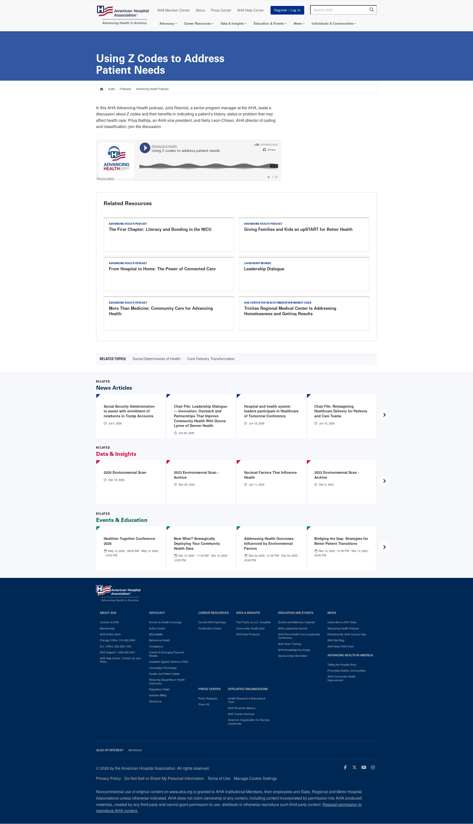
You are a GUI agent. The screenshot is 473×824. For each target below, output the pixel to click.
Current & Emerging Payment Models (166, 654)
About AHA (108, 613)
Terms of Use (218, 778)
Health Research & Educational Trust (246, 700)
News (298, 23)
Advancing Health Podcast (152, 89)
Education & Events (269, 23)
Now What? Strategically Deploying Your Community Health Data (197, 543)
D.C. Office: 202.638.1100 (115, 646)
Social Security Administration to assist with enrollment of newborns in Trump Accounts (129, 411)
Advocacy (166, 23)
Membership (107, 628)
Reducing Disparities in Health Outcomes (167, 681)
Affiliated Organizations (248, 689)
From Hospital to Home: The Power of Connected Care (162, 269)
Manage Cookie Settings (255, 778)
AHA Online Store (110, 634)
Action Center (157, 628)
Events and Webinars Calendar (296, 622)
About (200, 10)
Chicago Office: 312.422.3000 (117, 640)
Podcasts (125, 89)
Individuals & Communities (332, 23)
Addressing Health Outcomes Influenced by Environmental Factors (269, 543)
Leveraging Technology (163, 667)
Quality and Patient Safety (164, 673)
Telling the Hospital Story (342, 664)
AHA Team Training (289, 643)
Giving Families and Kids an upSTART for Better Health (298, 229)
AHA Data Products (248, 634)
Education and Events (295, 613)
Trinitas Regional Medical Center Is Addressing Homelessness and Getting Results (290, 310)
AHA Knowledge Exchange (294, 649)
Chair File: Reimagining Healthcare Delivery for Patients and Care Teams (340, 411)
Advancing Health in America (350, 655)
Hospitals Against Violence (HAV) (168, 661)
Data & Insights (232, 23)
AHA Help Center (250, 10)
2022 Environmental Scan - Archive (336, 475)
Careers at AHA (109, 622)
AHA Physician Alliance (241, 708)
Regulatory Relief (159, 689)
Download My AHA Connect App (346, 634)
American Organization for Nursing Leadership (248, 721)
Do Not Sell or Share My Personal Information (164, 778)
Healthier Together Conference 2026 (129, 541)
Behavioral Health (159, 640)
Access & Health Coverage (165, 622)
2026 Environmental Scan (125, 472)
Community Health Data (250, 628)
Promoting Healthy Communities (346, 670)
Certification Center (209, 628)
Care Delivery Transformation (211, 358)
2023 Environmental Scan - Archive (196, 475)
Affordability (156, 634)
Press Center (221, 10)
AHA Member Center (173, 10)
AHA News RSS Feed (340, 646)
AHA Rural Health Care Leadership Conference (299, 636)
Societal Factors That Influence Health (270, 475)
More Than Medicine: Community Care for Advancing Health (161, 310)
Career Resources (197, 23)
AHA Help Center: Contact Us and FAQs (120, 659)
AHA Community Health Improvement (341, 678)
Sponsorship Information (292, 655)
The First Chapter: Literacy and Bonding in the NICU (160, 229)
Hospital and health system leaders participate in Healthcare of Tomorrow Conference (271, 411)
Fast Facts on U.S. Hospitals (253, 622)
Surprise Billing (158, 695)
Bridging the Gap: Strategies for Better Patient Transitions (341, 541)
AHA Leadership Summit (292, 628)
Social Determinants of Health (156, 358)
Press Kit (203, 704)
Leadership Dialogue (264, 269)
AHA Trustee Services (241, 713)
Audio (111, 89)
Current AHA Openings (212, 622)
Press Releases (208, 698)
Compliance (156, 646)
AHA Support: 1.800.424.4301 (117, 652)
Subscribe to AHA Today (342, 622)
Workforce (155, 701)
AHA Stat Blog (335, 640)
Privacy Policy (108, 778)
